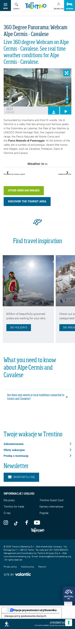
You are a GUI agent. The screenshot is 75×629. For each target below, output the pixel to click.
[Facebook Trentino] (26, 522)
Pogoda (44, 513)
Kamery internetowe (51, 506)
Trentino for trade (14, 506)
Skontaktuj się (24, 477)
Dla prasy (9, 500)
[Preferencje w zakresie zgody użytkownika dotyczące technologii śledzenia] (68, 622)
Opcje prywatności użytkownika (35, 610)
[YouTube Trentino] (37, 522)
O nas (7, 513)
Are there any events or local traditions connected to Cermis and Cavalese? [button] (35, 397)
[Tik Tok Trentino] (16, 522)
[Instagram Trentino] (6, 522)
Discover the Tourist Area (27, 201)
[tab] (37, 397)
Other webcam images (24, 190)
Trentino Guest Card (51, 500)
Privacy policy (10, 566)
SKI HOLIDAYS (18, 327)
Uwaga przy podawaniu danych (25, 616)
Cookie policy (27, 566)
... (37, 172)
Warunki (42, 566)
